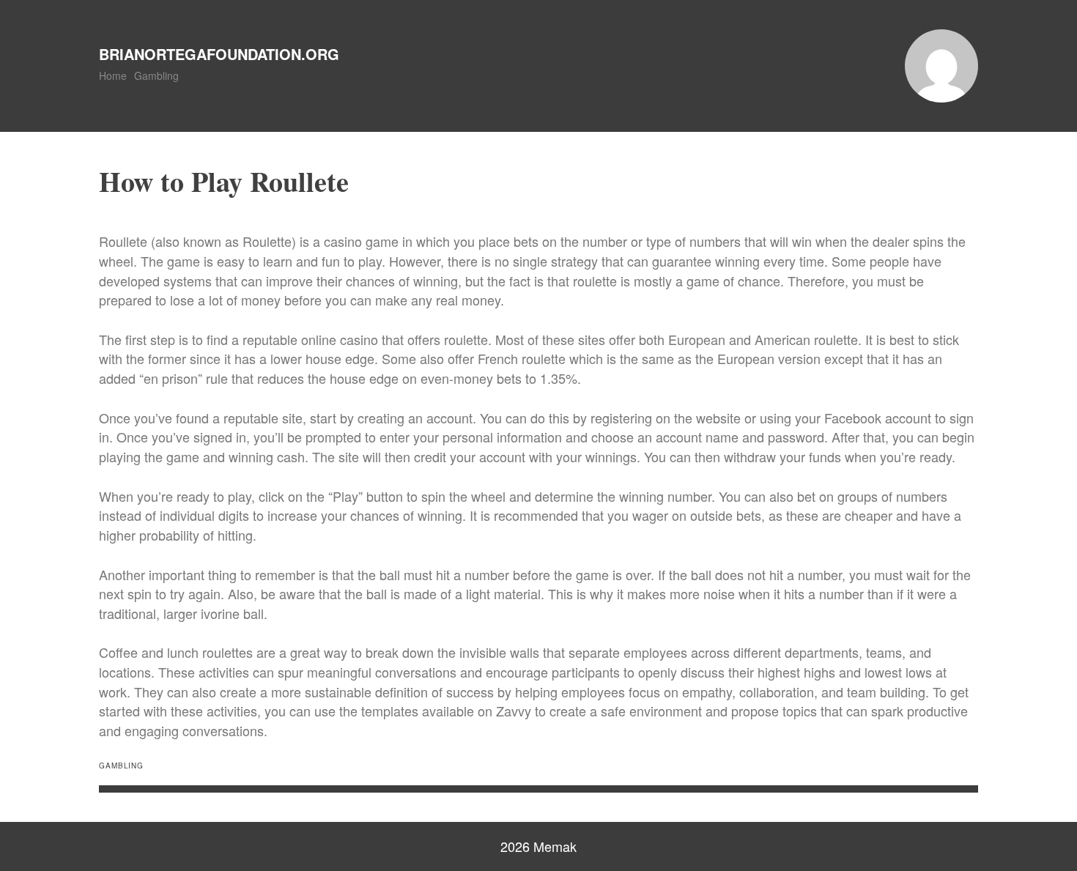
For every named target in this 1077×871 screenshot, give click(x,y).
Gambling (156, 75)
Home (113, 75)
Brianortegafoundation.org (219, 53)
